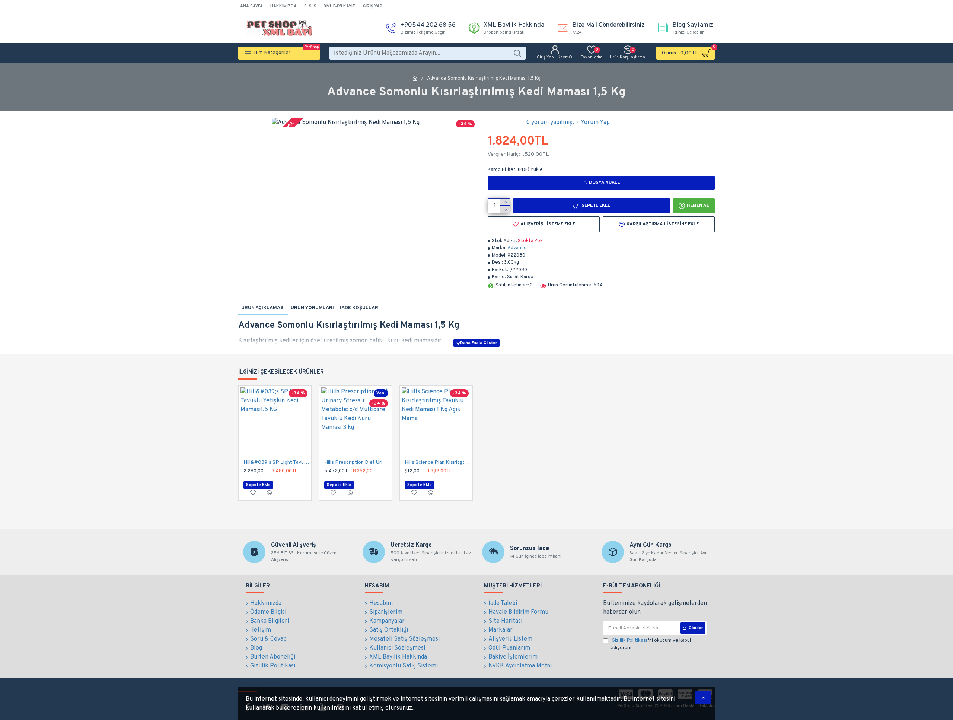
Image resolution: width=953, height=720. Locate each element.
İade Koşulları (360, 308)
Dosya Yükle (604, 182)
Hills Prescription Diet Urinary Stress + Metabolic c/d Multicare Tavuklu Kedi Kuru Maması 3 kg (357, 462)
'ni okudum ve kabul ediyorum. (651, 644)
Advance (517, 248)
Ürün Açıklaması (263, 308)
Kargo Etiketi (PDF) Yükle (515, 170)
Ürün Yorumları (312, 308)
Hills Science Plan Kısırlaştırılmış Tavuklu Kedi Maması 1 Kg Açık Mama (438, 462)
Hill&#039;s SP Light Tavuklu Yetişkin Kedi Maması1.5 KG (276, 462)
